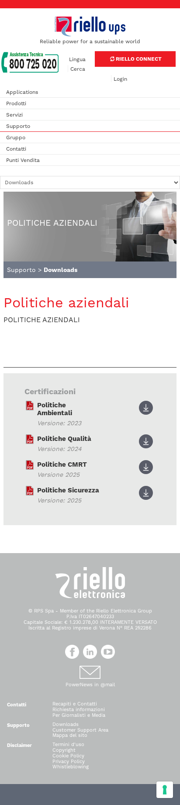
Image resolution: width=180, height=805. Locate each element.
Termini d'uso (68, 744)
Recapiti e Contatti (74, 704)
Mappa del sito (69, 735)
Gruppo (15, 137)
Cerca (77, 69)
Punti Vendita (23, 160)
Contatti (16, 149)
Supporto (18, 126)
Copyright (64, 750)
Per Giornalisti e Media (78, 715)
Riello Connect (138, 59)
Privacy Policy (68, 761)
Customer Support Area (80, 730)
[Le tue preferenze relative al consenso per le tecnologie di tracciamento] (164, 789)
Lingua (77, 59)
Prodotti (16, 103)
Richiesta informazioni (78, 709)
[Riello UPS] (90, 26)
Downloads (65, 724)
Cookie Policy (68, 756)
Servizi (14, 115)
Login (120, 79)
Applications (22, 92)
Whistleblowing (70, 767)
